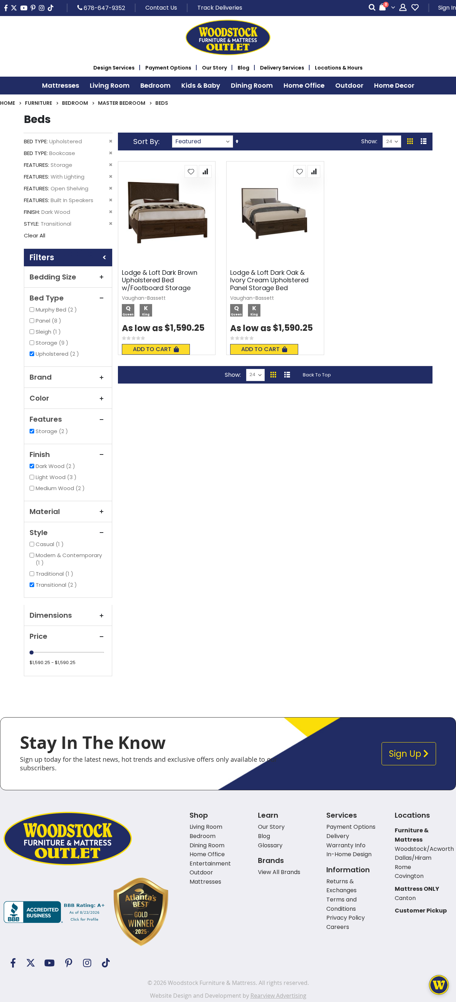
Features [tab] (46, 419)
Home (7, 103)
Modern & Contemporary (69, 558)
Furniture (38, 103)
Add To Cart (152, 349)
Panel (49, 320)
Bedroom (75, 103)
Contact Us (161, 8)
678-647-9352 (103, 8)
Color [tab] (39, 398)
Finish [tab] (40, 454)
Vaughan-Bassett (144, 298)
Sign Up (406, 754)
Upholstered (58, 354)
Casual (51, 544)
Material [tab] (45, 512)
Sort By (145, 141)
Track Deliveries (219, 8)
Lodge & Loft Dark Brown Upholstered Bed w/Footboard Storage (159, 280)
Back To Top (317, 374)
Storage (53, 342)
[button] (191, 171)
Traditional (55, 573)
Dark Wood (56, 466)
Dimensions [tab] (51, 615)
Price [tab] (38, 636)
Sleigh (49, 331)
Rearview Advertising (278, 996)
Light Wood (57, 477)
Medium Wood (61, 488)
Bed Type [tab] (47, 298)
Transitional (57, 585)
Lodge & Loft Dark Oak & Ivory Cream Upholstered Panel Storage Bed (269, 280)
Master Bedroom (121, 103)
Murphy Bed (57, 309)
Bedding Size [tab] (53, 277)
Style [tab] (39, 533)
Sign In (447, 8)
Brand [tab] (41, 377)
